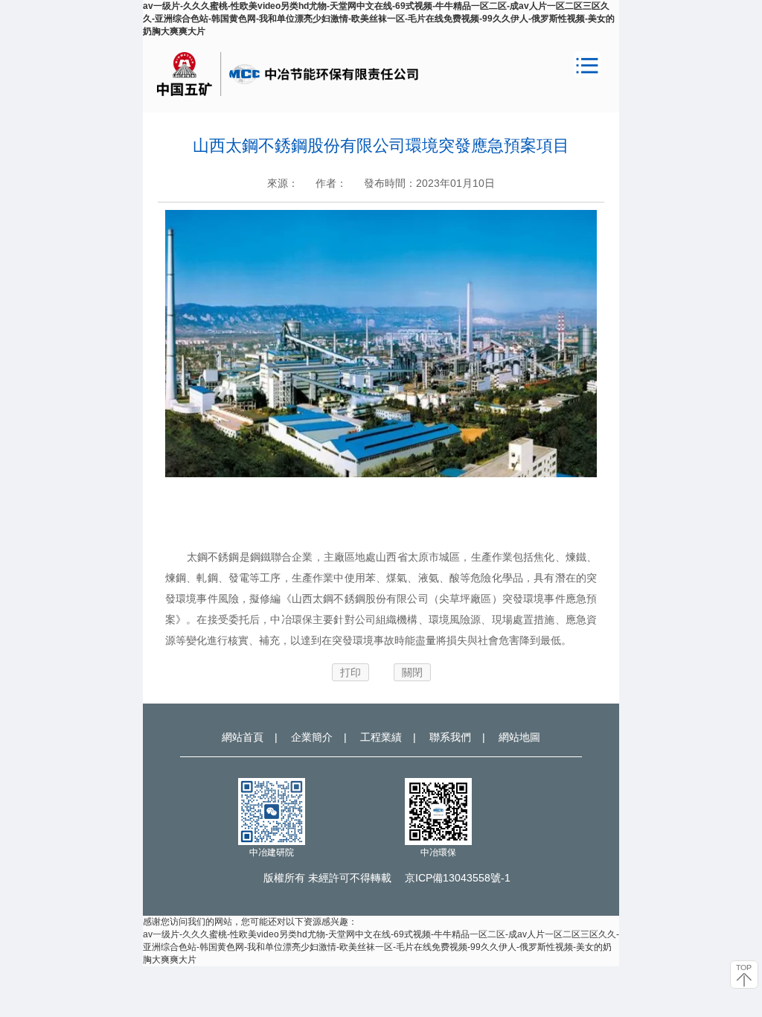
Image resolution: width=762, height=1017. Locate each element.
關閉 (412, 672)
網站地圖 (519, 737)
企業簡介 (312, 737)
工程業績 (381, 737)
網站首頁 (242, 737)
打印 (350, 672)
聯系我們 (450, 737)
